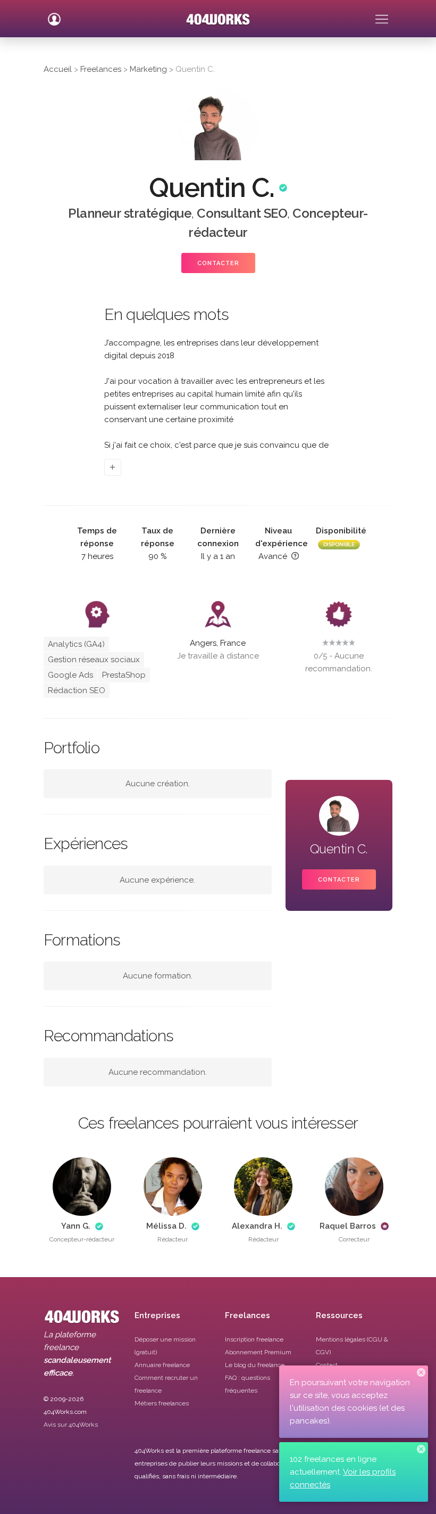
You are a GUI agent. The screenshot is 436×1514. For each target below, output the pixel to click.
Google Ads (70, 675)
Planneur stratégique (129, 213)
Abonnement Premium (258, 1352)
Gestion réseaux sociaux (94, 659)
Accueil (58, 69)
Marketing (148, 69)
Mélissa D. (166, 1226)
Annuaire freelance (162, 1365)
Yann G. (75, 1226)
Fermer (421, 1372)
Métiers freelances (162, 1403)
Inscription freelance (254, 1339)
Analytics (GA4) (76, 644)
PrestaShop (124, 675)
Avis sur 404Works (71, 1424)
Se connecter (54, 15)
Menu (381, 15)
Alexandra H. (257, 1226)
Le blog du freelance (254, 1365)
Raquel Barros (348, 1226)
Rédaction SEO (76, 690)
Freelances (100, 69)
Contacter (218, 263)
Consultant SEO (242, 213)
